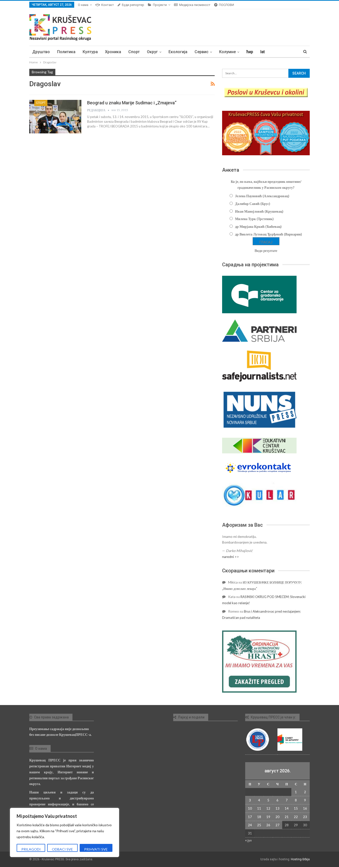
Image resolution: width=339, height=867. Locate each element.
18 (259, 817)
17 (250, 817)
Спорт (134, 51)
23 (305, 817)
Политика (66, 51)
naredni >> (230, 556)
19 (268, 817)
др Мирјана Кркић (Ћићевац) (258, 226)
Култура (90, 51)
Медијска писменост (194, 5)
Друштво (41, 51)
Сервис (201, 51)
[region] (64, 832)
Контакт (107, 5)
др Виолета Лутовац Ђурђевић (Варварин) (268, 234)
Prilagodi (31, 849)
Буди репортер (133, 5)
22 (296, 817)
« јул (248, 840)
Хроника (113, 51)
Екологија (178, 51)
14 (287, 808)
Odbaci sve (62, 849)
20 (277, 817)
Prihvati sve (96, 849)
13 (277, 808)
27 (277, 825)
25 (259, 825)
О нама (83, 5)
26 (268, 825)
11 (259, 808)
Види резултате (266, 250)
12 (268, 808)
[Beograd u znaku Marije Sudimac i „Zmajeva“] (55, 116)
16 (305, 808)
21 (287, 817)
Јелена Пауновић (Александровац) (262, 196)
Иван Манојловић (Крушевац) (259, 211)
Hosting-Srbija (300, 859)
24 (250, 825)
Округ (152, 51)
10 (250, 808)
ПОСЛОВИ (226, 5)
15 (296, 808)
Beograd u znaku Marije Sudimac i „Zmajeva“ (131, 102)
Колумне (227, 51)
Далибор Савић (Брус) (252, 203)
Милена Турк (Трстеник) (254, 219)
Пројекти (160, 5)
